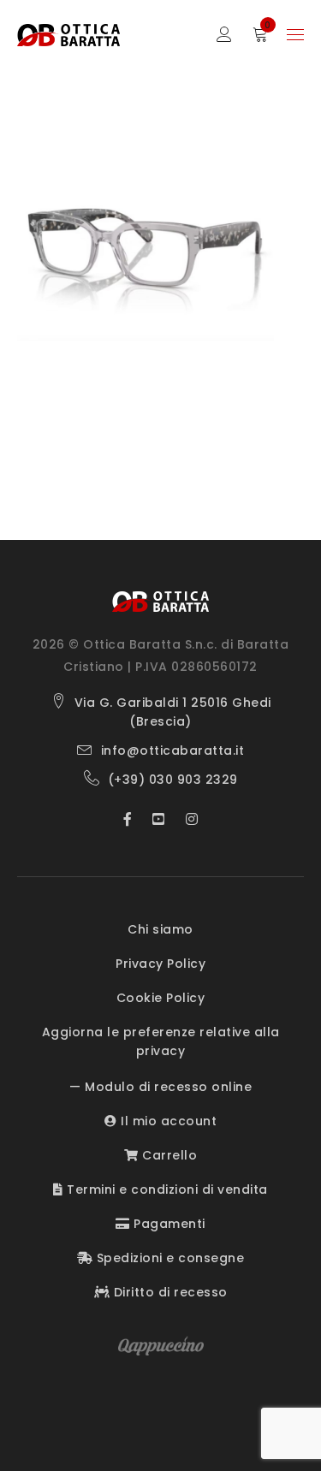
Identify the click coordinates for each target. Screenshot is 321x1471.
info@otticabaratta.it (173, 750)
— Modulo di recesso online (160, 1086)
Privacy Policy (160, 963)
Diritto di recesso (169, 1292)
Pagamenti (167, 1223)
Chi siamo (160, 929)
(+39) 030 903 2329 (173, 779)
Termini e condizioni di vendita (165, 1189)
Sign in (224, 34)
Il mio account (167, 1121)
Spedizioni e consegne (168, 1257)
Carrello (168, 1155)
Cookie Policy (160, 997)
